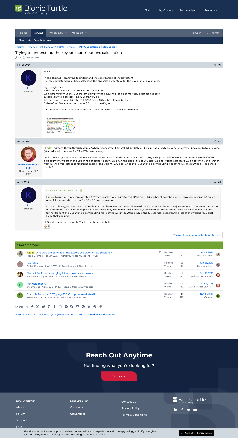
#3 (219, 182)
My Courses (166, 10)
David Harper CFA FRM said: (62, 190)
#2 (219, 141)
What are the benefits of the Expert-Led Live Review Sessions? (74, 252)
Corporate (76, 407)
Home (23, 32)
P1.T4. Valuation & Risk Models (75, 266)
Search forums (42, 40)
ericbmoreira (33, 287)
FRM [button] (147, 10)
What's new (56, 32)
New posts (25, 40)
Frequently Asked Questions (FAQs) (78, 255)
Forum (20, 413)
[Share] (215, 65)
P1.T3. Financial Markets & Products (74, 287)
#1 (219, 64)
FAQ (19, 426)
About (20, 407)
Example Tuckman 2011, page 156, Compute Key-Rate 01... (61, 294)
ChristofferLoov (35, 266)
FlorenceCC (33, 276)
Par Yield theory (36, 283)
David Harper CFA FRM (201, 276)
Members (77, 32)
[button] (66, 33)
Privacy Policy (130, 408)
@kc (49, 147)
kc (19, 57)
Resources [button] (211, 10)
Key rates (32, 262)
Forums (38, 32)
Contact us (119, 376)
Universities (77, 413)
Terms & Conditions (134, 414)
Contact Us (128, 401)
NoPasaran (32, 297)
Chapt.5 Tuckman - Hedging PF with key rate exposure (60, 273)
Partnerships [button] (187, 10)
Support (21, 420)
